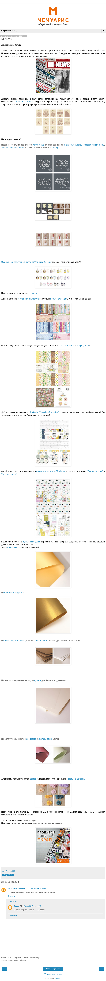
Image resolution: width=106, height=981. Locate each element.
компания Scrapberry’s (28, 299)
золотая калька (14, 547)
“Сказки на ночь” (95, 471)
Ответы (13, 901)
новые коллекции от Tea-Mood (51, 471)
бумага (37, 680)
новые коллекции (58, 299)
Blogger (58, 978)
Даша (16, 906)
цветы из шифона (76, 779)
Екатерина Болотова (16, 889)
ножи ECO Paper (24, 102)
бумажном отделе (31, 542)
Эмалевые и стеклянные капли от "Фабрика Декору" (26, 262)
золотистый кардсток (13, 593)
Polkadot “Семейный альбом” (44, 412)
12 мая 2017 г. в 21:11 (32, 906)
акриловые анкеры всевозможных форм (84, 145)
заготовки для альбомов (13, 147)
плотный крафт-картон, (14, 640)
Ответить (11, 896)
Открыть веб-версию (53, 974)
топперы (56, 147)
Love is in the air (67, 346)
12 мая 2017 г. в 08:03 (36, 889)
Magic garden (83, 346)
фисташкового (45, 739)
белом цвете (41, 640)
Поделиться (8, 875)
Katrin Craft (38, 145)
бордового (31, 739)
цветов (33, 779)
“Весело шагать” (9, 474)
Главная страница (53, 969)
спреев (33, 293)
